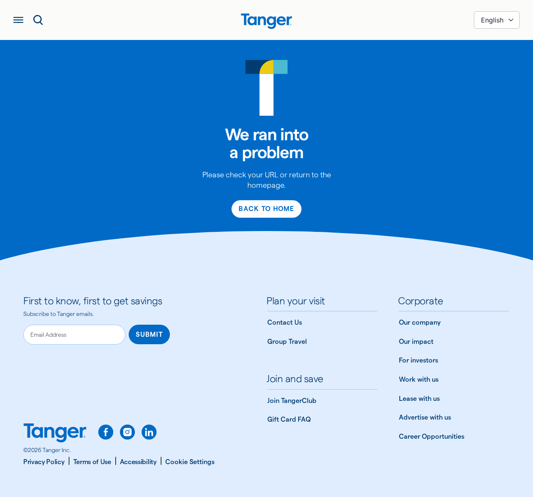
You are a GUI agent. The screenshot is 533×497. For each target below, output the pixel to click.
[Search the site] (38, 20)
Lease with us (419, 398)
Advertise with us (425, 417)
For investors (418, 360)
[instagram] (127, 432)
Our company (420, 322)
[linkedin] (149, 432)
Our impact (416, 341)
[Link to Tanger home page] (266, 20)
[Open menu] (18, 20)
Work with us (418, 379)
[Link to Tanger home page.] (55, 433)
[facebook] (105, 432)
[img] (266, 21)
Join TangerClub (291, 400)
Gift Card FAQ (289, 419)
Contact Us (284, 322)
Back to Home (266, 208)
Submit (149, 334)
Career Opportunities (431, 436)
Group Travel (287, 341)
